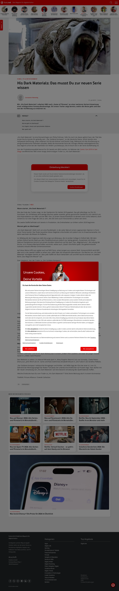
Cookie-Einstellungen (46, 343)
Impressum (59, 343)
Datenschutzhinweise (29, 343)
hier (53, 295)
